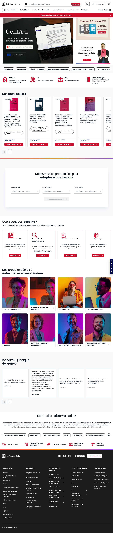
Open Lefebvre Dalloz (53, 502)
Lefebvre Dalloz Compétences (54, 482)
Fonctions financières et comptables (33, 489)
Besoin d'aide (103, 10)
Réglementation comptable (58, 69)
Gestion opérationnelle (70, 239)
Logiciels (5, 511)
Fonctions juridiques (32, 477)
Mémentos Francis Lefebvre (83, 69)
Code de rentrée (99, 472)
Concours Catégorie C (101, 483)
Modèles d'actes (8, 514)
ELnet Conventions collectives (100, 487)
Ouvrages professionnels (10, 487)
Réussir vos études (37, 69)
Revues (66, 435)
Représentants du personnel (31, 501)
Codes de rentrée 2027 (40, 10)
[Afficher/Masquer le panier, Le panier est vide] (109, 4)
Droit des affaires (104, 69)
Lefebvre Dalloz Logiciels (56, 478)
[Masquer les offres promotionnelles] (111, 15)
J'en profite (69, 15)
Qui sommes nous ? (78, 472)
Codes (5, 484)
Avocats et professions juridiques (33, 473)
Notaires (28, 481)
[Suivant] (10, 152)
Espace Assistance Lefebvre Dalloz (55, 491)
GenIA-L (5, 472)
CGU (73, 483)
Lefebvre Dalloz (54, 474)
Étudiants (84, 10)
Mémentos (6, 480)
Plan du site (75, 476)
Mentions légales (77, 479)
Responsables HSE (31, 494)
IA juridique (9, 69)
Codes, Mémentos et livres (9, 476)
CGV (73, 490)
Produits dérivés (8, 518)
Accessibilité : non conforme (77, 505)
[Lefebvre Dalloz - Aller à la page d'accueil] (11, 4)
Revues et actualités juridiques (9, 495)
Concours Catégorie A (101, 476)
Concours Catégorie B (101, 479)
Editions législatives (54, 487)
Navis (4, 504)
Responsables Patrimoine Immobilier (33, 507)
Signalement (76, 486)
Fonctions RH (30, 497)
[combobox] (52, 4)
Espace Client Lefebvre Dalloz (54, 496)
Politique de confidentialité (76, 494)
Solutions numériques (52, 435)
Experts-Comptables (32, 485)
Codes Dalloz (34, 435)
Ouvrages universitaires (95, 435)
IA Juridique (24, 10)
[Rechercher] (74, 4)
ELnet (4, 507)
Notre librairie (53, 506)
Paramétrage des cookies (77, 500)
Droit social (21, 69)
